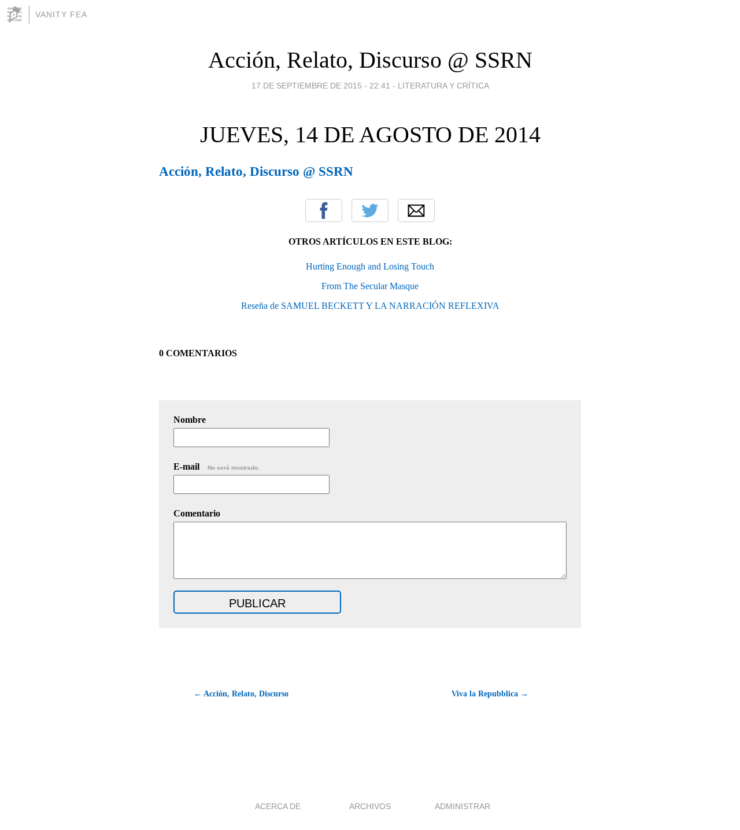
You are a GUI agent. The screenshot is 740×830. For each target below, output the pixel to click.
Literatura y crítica (443, 85)
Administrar (462, 806)
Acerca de (278, 806)
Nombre (189, 420)
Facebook (323, 210)
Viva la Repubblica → (490, 693)
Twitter (370, 210)
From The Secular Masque (370, 286)
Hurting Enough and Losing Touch (370, 266)
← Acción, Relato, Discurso (241, 693)
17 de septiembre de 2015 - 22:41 (320, 85)
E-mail (216, 466)
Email (416, 210)
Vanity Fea (61, 14)
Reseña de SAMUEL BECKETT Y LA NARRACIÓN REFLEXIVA (370, 306)
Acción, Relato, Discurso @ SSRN (370, 60)
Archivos (370, 806)
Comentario (196, 513)
